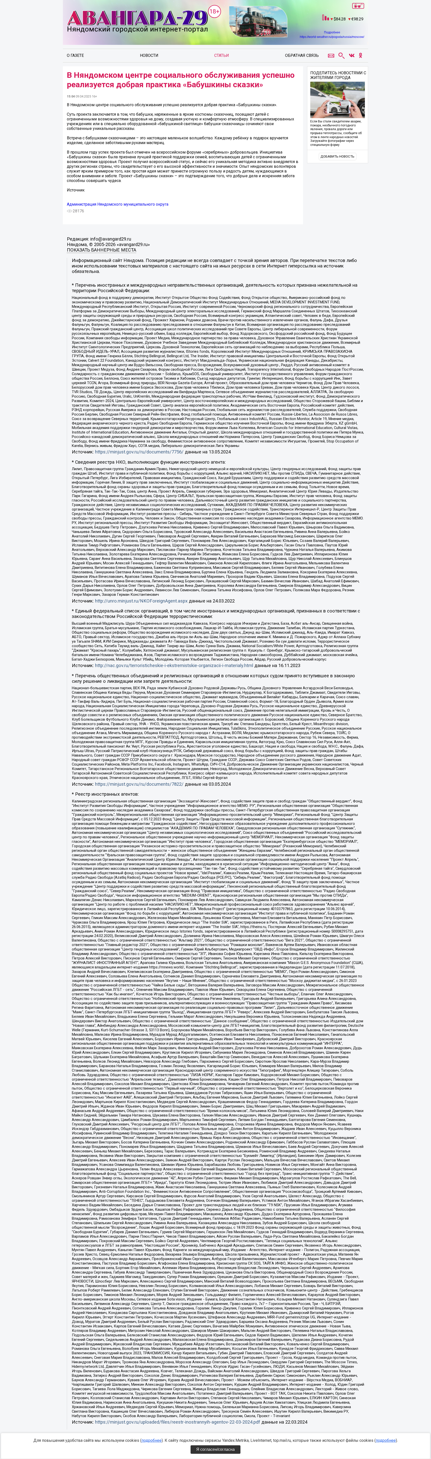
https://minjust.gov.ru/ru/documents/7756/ (139, 452)
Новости (149, 55)
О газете (75, 55)
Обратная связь (302, 55)
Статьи (221, 55)
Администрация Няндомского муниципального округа (117, 204)
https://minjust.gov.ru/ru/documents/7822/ (139, 784)
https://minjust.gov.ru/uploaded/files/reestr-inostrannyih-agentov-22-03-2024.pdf (177, 1422)
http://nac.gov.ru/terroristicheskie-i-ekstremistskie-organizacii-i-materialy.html (174, 665)
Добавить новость (337, 156)
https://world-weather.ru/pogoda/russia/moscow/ (332, 37)
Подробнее (332, 32)
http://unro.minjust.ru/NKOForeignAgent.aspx (141, 601)
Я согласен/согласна (215, 1449)
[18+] (137, 22)
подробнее (151, 1440)
